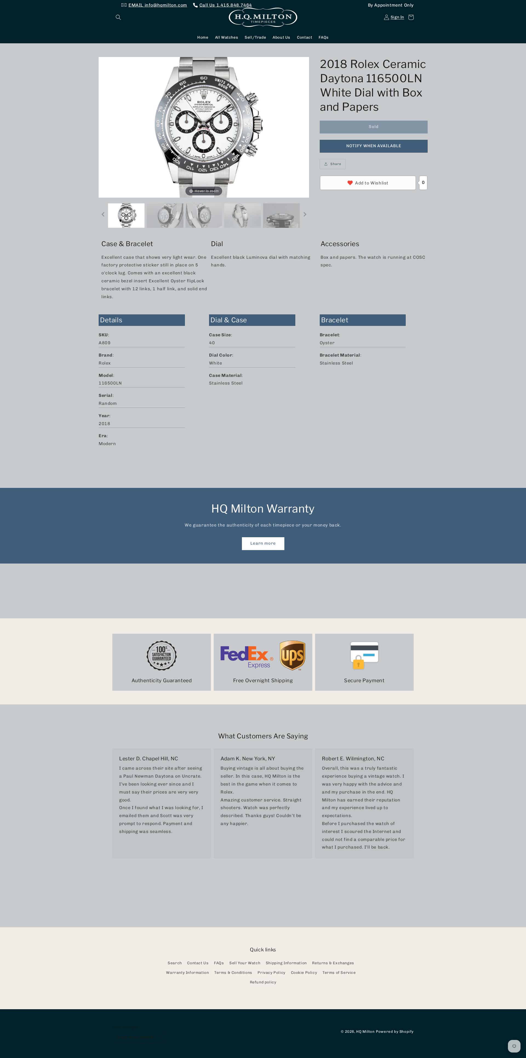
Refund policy (263, 982)
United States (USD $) (135, 1038)
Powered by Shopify (395, 1031)
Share (335, 164)
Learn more (263, 543)
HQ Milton (365, 1031)
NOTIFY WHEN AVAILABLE (373, 145)
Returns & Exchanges (333, 963)
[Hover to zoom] (204, 126)
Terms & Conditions (233, 972)
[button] (118, 17)
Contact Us (197, 963)
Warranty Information (187, 972)
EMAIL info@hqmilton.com (157, 5)
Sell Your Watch (244, 963)
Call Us (225, 5)
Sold (374, 126)
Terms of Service (339, 972)
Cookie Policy (304, 972)
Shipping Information (286, 963)
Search (175, 963)
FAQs (219, 963)
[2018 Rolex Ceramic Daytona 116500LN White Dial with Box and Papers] (126, 215)
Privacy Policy (271, 972)
